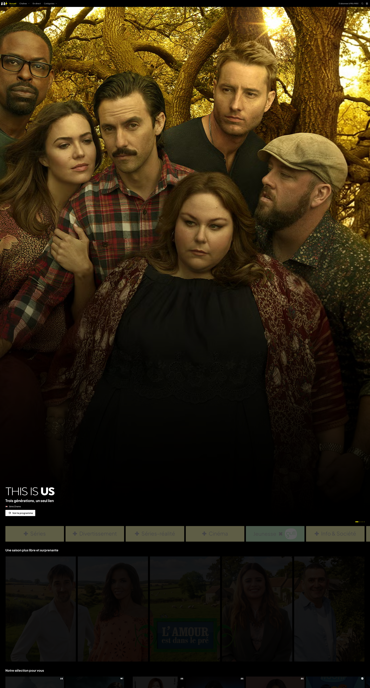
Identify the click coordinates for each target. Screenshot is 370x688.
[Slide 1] (356, 521)
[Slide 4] (362, 521)
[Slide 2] (359, 521)
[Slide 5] (364, 521)
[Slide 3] (361, 521)
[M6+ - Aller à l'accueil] (4, 3)
